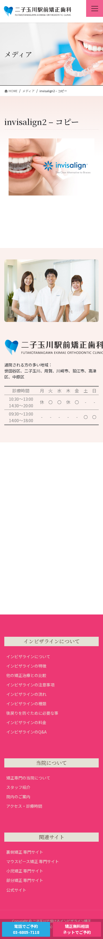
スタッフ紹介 (18, 787)
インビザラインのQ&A (26, 732)
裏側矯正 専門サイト (24, 852)
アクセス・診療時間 (24, 806)
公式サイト (16, 890)
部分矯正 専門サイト (24, 880)
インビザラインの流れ (26, 694)
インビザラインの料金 (26, 722)
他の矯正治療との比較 (26, 675)
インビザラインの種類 (26, 703)
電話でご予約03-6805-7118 (26, 929)
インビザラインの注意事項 (30, 685)
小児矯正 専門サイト (24, 871)
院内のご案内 (18, 796)
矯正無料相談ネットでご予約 (77, 929)
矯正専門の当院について (28, 778)
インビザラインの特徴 (26, 666)
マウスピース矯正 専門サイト (32, 861)
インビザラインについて (28, 656)
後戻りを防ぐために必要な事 (32, 713)
